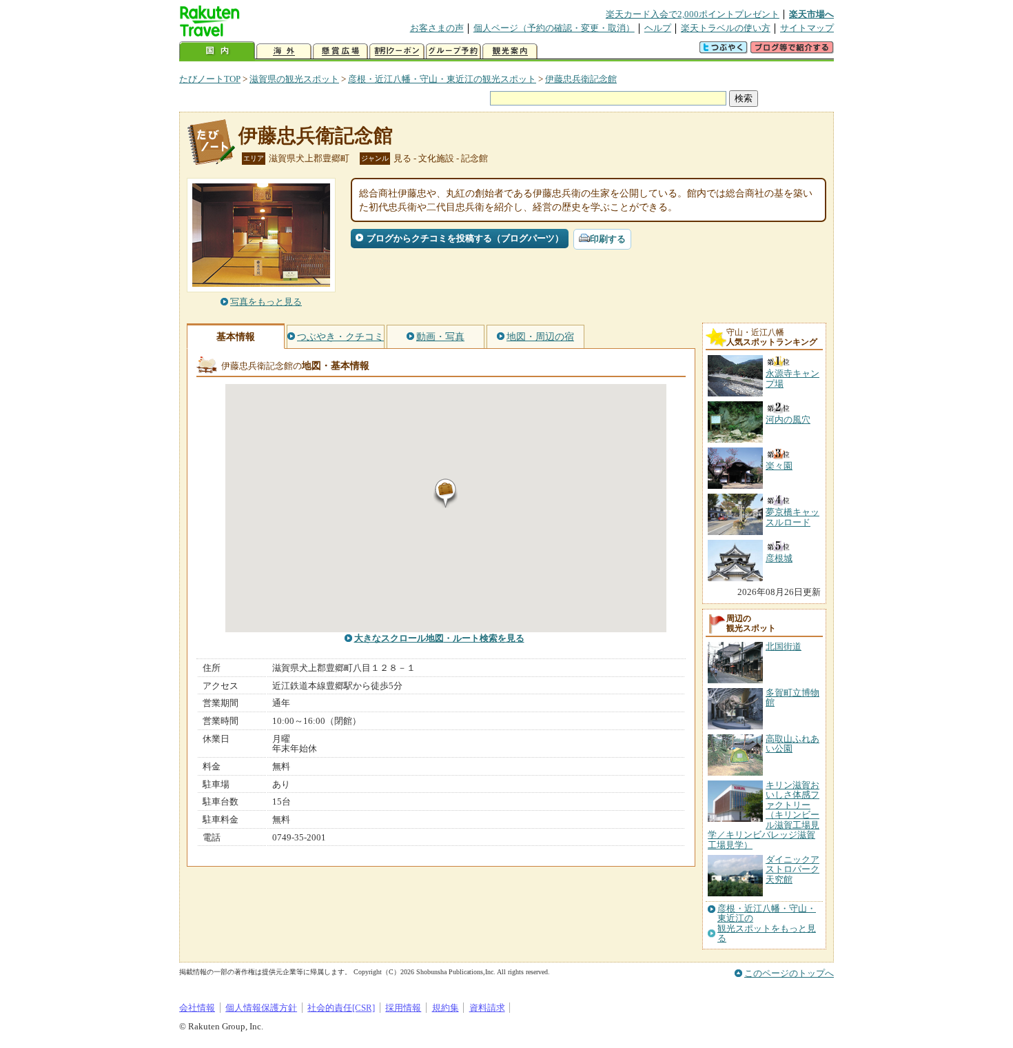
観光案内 (510, 51)
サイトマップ (807, 28)
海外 (283, 51)
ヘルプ (657, 28)
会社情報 (197, 1007)
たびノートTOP (210, 79)
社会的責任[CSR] (341, 1007)
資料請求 (487, 1007)
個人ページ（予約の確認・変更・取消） (554, 28)
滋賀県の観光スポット (294, 79)
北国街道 (783, 646)
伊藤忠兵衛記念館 (581, 79)
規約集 (445, 1007)
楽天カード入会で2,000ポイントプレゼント (692, 14)
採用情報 (403, 1007)
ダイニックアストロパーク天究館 (792, 869)
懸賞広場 (340, 51)
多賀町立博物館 (792, 697)
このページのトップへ (789, 973)
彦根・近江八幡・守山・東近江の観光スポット (442, 79)
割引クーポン (396, 51)
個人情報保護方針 (261, 1007)
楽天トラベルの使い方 (725, 28)
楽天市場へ (811, 14)
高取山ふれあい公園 (792, 744)
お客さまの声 (437, 28)
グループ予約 (453, 51)
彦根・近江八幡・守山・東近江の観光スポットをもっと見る (766, 923)
